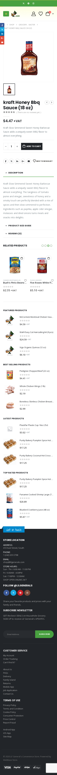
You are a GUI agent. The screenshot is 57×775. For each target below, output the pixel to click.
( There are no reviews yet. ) (28, 112)
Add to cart (33, 146)
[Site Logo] (16, 14)
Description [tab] (15, 172)
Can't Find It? (9, 662)
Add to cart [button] (22, 258)
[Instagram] (33, 3)
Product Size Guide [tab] (19, 225)
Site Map (7, 736)
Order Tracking (10, 658)
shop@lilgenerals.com (13, 562)
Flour (5, 280)
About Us (7, 669)
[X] (24, 3)
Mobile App (8, 686)
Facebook (5, 161)
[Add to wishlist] (25, 280)
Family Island (9, 679)
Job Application (10, 690)
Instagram (27, 593)
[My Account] (33, 14)
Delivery (7, 676)
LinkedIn (17, 161)
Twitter (11, 161)
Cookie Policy (9, 712)
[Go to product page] (15, 265)
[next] (51, 102)
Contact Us (8, 693)
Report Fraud (9, 722)
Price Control (9, 719)
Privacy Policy (9, 705)
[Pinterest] (28, 3)
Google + (22, 161)
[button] (6, 13)
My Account (8, 655)
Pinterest (20, 593)
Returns (7, 683)
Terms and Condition (13, 708)
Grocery (11, 280)
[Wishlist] (40, 14)
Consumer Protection (13, 715)
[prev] (47, 102)
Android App (9, 729)
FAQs (5, 672)
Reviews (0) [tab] (15, 233)
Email (28, 161)
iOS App (7, 733)
